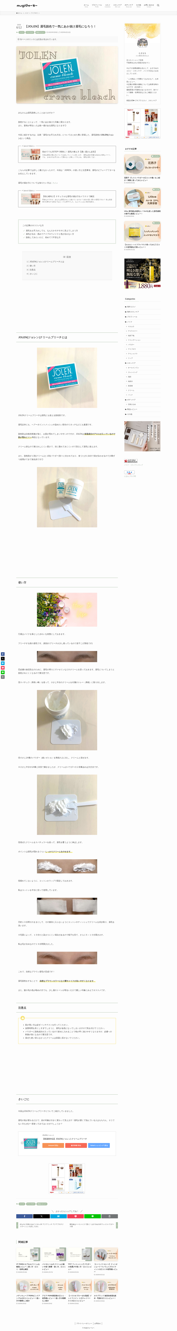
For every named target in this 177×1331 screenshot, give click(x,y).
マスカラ (131, 326)
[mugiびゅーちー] (27, 5)
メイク (22, 32)
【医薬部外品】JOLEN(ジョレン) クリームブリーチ (64, 1139)
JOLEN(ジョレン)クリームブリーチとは (47, 262)
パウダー (131, 345)
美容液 (130, 386)
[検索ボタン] (158, 5)
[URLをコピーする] (109, 1216)
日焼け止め (132, 404)
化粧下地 (131, 335)
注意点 (33, 270)
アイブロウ (30, 32)
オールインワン (133, 368)
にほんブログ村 (130, 476)
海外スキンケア (133, 312)
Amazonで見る (53, 1145)
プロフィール (132, 317)
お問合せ (97, 1323)
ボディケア (131, 400)
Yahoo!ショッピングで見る (99, 1145)
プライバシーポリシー (84, 1323)
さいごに (33, 274)
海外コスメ (131, 307)
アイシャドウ (132, 354)
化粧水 (130, 381)
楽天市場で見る (76, 1145)
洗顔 (129, 377)
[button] (24, 1216)
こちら (54, 183)
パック (130, 395)
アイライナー (132, 331)
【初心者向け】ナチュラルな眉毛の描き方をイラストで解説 (68, 196)
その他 (129, 414)
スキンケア (131, 363)
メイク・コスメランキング (133, 465)
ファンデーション (134, 340)
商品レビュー (40, 32)
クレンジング (132, 372)
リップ (130, 358)
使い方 (33, 266)
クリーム (131, 390)
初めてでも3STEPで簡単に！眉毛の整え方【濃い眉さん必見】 (69, 152)
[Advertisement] (67, 305)
